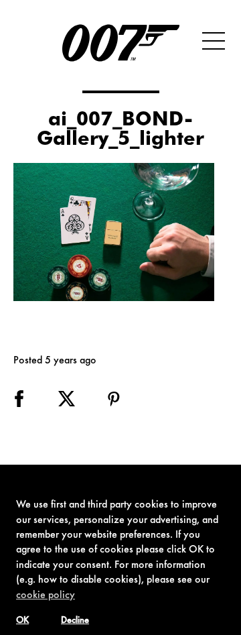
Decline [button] (75, 621)
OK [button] (22, 621)
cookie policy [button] (45, 595)
